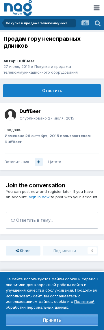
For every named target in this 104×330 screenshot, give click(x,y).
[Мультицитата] (39, 162)
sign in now (39, 197)
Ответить (52, 90)
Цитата (54, 161)
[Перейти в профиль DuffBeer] (10, 115)
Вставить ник (17, 161)
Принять (52, 320)
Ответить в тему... (34, 220)
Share (25, 250)
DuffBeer (25, 61)
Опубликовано (47, 118)
